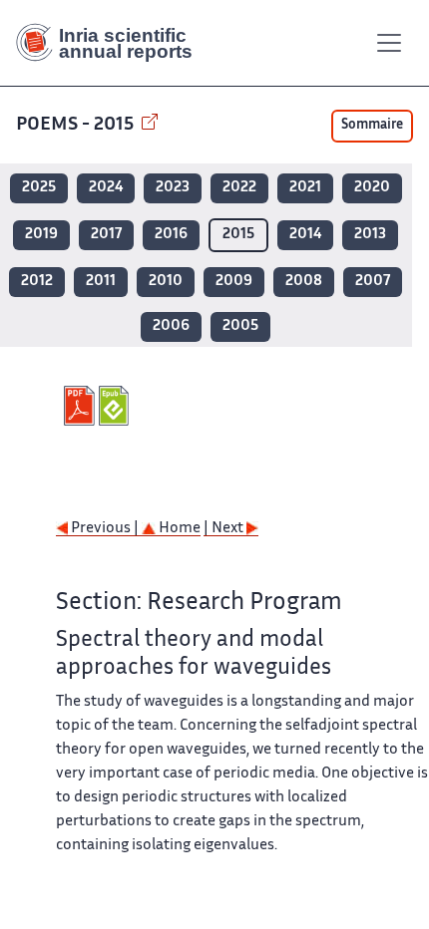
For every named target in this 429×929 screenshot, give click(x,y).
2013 (370, 234)
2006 (171, 326)
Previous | (105, 528)
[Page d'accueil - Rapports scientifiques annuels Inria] (112, 43)
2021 (305, 187)
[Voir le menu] (389, 43)
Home (178, 528)
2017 (106, 234)
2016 (171, 234)
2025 (39, 187)
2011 (101, 281)
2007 (372, 281)
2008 (303, 281)
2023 (173, 187)
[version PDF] (81, 406)
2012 (37, 281)
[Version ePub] (116, 406)
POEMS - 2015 (77, 125)
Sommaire (372, 126)
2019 (41, 234)
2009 (233, 281)
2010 (166, 281)
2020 (372, 187)
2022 (239, 187)
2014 (305, 234)
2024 (106, 187)
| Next (225, 528)
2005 (240, 326)
